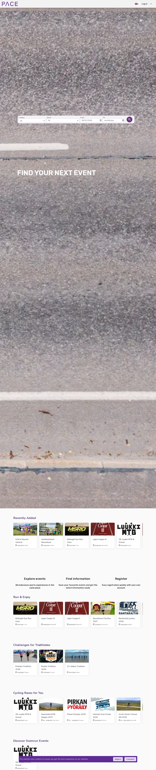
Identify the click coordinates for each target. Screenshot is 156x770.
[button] (137, 4)
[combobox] (32, 119)
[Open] (44, 120)
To (104, 118)
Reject (118, 759)
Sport (49, 118)
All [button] (49, 120)
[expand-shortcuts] (151, 4)
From (82, 118)
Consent (130, 759)
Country (21, 118)
